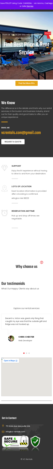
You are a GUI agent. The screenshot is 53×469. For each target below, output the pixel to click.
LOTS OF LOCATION (21, 186)
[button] (24, 353)
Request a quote (13, 141)
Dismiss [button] (30, 6)
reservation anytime (23, 211)
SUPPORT (16, 165)
